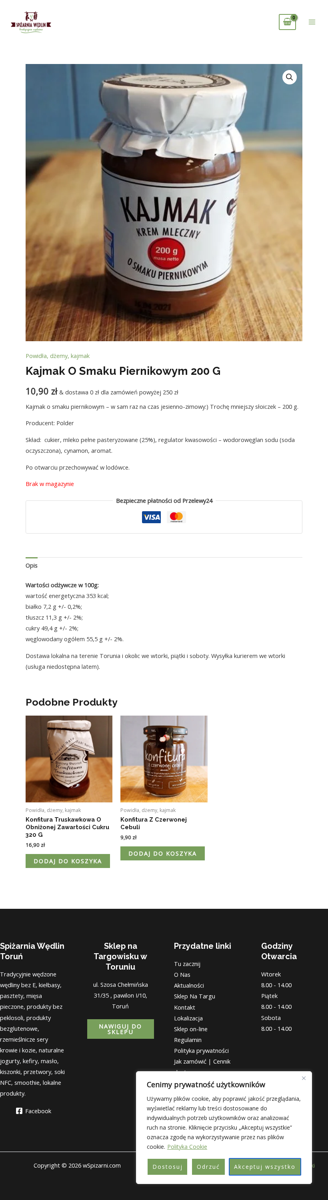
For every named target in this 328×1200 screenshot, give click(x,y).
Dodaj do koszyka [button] (68, 861)
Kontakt (184, 1007)
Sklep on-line (191, 1029)
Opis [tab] (32, 565)
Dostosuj (167, 1166)
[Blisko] (303, 1078)
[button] (289, 77)
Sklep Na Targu (194, 996)
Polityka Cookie (187, 1146)
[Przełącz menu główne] (312, 22)
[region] (224, 1127)
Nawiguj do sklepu (120, 1029)
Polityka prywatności (201, 1050)
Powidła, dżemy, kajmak (58, 356)
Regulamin (188, 1040)
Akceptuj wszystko (265, 1166)
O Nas (182, 974)
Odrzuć (208, 1166)
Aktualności (189, 985)
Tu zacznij (187, 964)
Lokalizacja (188, 1018)
